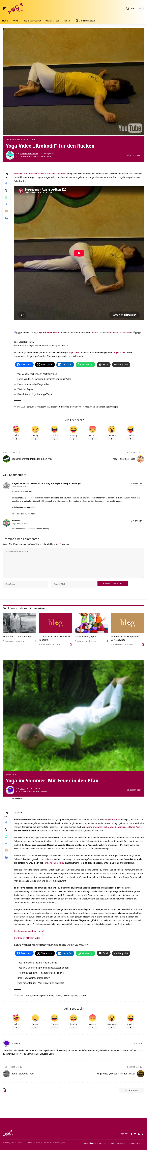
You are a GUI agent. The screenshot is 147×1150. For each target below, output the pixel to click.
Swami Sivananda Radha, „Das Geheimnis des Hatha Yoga (113, 826)
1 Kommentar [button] (133, 1090)
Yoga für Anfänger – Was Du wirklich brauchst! (40, 983)
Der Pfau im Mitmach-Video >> (28, 937)
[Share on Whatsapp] (6, 197)
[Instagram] (139, 1134)
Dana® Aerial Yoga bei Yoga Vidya (34, 394)
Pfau (51, 995)
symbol (74, 995)
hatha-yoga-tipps (40, 995)
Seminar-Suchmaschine (121, 332)
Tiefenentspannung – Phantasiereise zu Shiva (40, 972)
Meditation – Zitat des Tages (17, 636)
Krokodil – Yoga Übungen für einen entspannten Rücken (40, 173)
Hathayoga (31, 406)
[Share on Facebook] (6, 183)
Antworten (137, 484)
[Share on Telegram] (6, 204)
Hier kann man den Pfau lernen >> (30, 930)
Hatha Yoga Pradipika (54, 862)
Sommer (66, 995)
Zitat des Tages (25, 389)
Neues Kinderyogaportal (87, 636)
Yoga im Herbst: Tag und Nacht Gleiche (37, 962)
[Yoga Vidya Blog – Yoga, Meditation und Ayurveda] (8, 1133)
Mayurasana (111, 819)
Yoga (87, 406)
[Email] (6, 211)
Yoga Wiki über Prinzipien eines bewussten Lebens (43, 967)
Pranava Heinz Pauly (29, 154)
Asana (28, 995)
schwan (58, 995)
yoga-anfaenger (97, 406)
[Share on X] (6, 190)
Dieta (22, 788)
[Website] (142, 1043)
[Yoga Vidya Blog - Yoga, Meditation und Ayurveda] (15, 8)
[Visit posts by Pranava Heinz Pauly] (10, 155)
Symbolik (82, 995)
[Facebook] (131, 1134)
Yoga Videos (74, 352)
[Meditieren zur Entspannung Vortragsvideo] (127, 623)
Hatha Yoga (11, 140)
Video (20, 140)
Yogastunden (119, 352)
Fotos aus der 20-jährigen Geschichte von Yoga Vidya (44, 379)
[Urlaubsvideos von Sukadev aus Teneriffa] (55, 623)
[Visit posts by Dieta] (10, 790)
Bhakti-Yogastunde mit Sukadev (33, 977)
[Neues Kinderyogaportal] (91, 623)
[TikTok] (142, 1134)
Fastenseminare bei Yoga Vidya (33, 384)
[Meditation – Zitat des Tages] (19, 623)
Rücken (94, 332)
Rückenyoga (63, 406)
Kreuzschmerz (43, 406)
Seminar (74, 406)
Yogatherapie (30, 140)
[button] (5, 8)
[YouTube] (135, 1134)
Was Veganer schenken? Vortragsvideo (37, 374)
